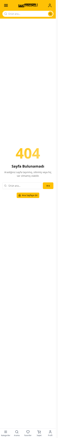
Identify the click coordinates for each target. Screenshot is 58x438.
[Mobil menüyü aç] (6, 5)
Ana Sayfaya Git (29, 195)
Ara (48, 185)
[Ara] (50, 13)
